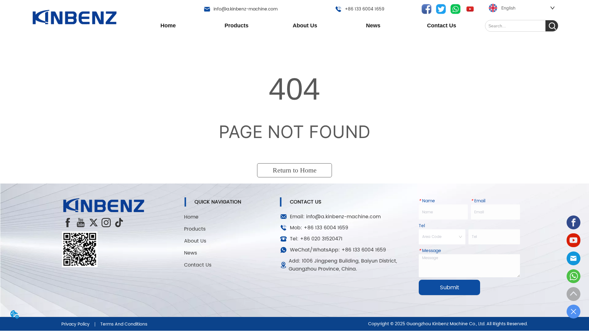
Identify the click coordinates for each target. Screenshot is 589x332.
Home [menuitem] (168, 25)
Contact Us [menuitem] (441, 25)
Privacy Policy (75, 324)
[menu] (305, 25)
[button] (236, 26)
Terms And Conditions (123, 324)
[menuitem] (236, 25)
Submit (449, 287)
